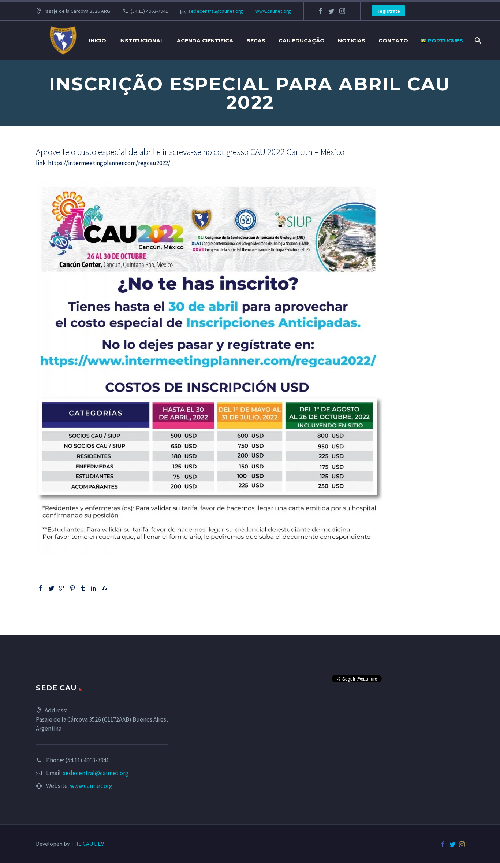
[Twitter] (51, 588)
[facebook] (320, 11)
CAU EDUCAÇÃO (302, 40)
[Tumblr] (83, 588)
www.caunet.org (273, 11)
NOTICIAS (351, 40)
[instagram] (342, 11)
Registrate (388, 11)
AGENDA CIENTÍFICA (205, 40)
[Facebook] (41, 588)
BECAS (255, 40)
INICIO (97, 40)
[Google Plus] (62, 588)
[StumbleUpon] (104, 588)
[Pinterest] (72, 588)
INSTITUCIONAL (141, 40)
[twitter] (331, 11)
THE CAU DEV (87, 843)
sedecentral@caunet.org (215, 11)
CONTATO (393, 40)
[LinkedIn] (94, 588)
